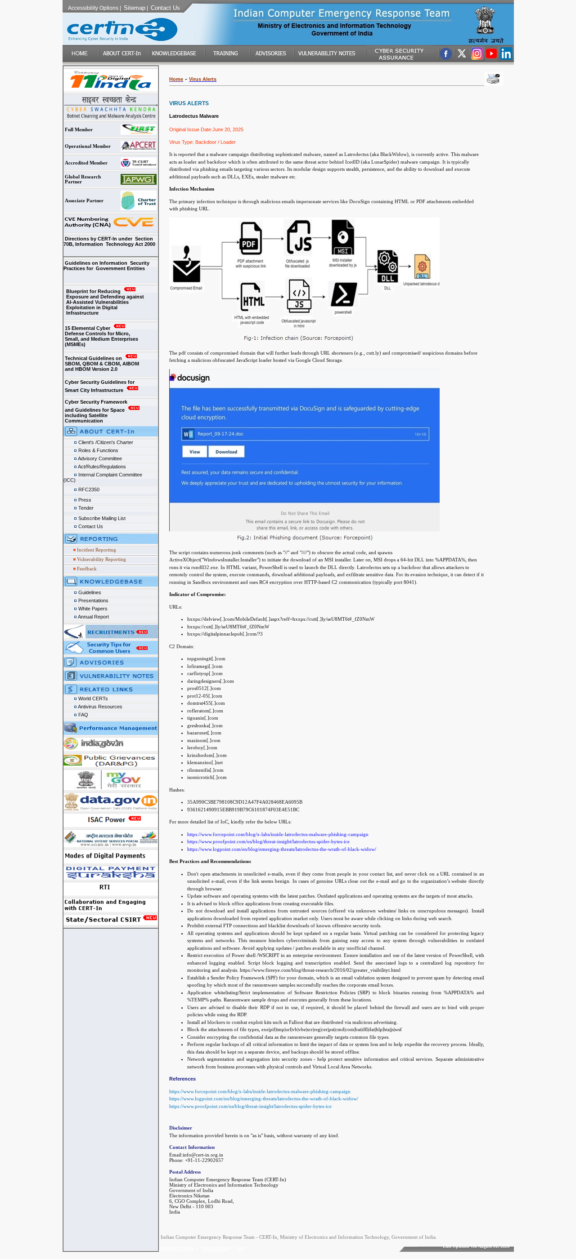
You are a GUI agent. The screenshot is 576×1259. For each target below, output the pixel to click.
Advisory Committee (99, 458)
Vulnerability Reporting (101, 559)
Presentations (92, 600)
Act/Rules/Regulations (101, 466)
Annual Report (93, 616)
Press (85, 500)
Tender (85, 508)
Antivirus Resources (99, 706)
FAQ (82, 714)
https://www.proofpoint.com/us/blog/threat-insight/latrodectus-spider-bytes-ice (250, 1106)
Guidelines (89, 592)
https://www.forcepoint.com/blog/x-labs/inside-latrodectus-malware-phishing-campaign (260, 1091)
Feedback (87, 568)
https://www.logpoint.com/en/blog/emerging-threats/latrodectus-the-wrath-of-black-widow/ (263, 1098)
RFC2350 (88, 489)
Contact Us (90, 526)
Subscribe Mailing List (101, 518)
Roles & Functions (97, 450)
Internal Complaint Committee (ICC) (108, 475)
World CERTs (92, 698)
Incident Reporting (96, 549)
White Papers (93, 608)
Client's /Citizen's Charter (105, 442)
